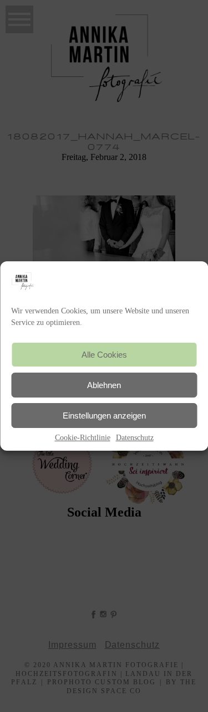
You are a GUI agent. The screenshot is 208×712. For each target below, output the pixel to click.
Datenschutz (135, 438)
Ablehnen (104, 385)
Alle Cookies (104, 354)
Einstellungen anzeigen (104, 415)
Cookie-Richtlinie (82, 438)
